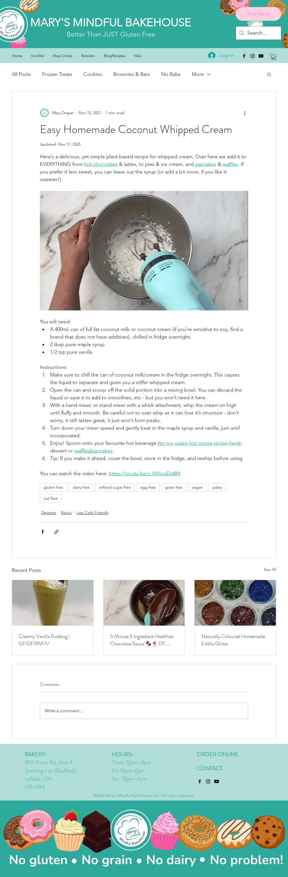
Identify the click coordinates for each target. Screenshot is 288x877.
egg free (148, 487)
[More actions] (244, 112)
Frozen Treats (57, 74)
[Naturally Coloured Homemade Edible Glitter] (235, 603)
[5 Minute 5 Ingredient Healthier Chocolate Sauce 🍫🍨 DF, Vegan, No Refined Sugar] (144, 603)
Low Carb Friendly (92, 512)
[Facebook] (244, 56)
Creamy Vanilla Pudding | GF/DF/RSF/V (44, 640)
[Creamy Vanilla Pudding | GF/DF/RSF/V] (52, 603)
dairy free (81, 487)
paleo (217, 487)
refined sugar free (115, 487)
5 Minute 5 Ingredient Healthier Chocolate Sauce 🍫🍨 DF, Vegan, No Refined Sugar (142, 640)
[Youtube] (261, 56)
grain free (174, 487)
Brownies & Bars (131, 74)
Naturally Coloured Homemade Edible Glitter (233, 640)
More (198, 74)
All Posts (21, 74)
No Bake (171, 74)
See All (270, 569)
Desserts (48, 512)
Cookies (93, 74)
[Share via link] (56, 532)
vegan (197, 487)
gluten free (53, 487)
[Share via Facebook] (42, 532)
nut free (51, 498)
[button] (274, 56)
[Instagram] (252, 56)
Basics (66, 512)
